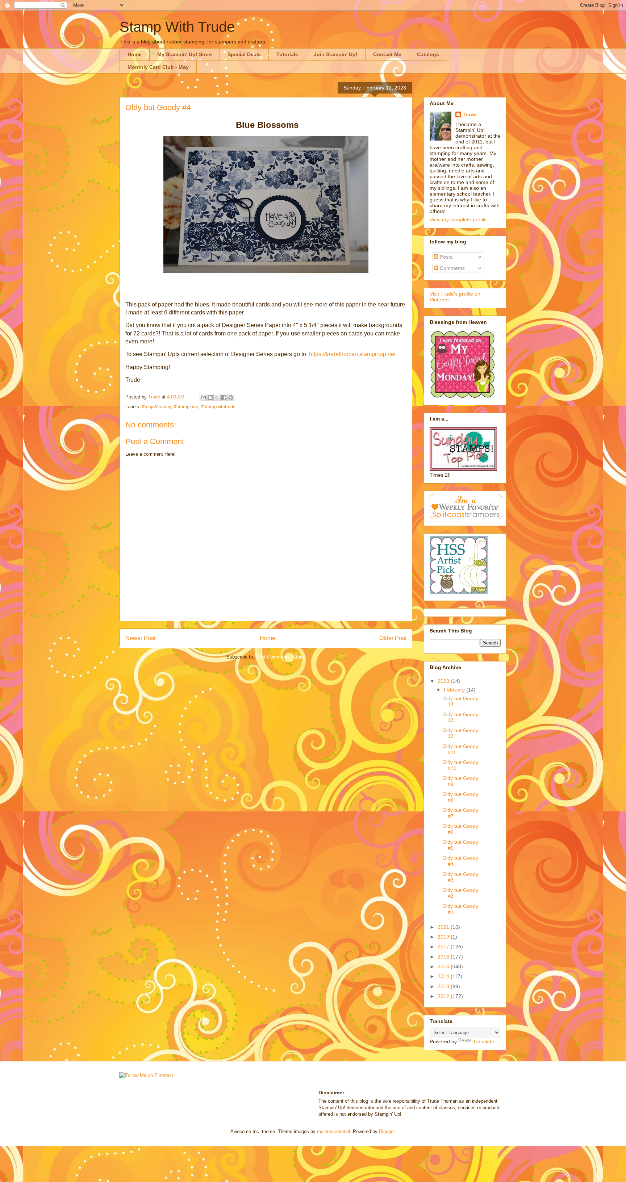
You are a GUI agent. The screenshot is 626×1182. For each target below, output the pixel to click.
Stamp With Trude (177, 27)
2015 (444, 966)
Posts (445, 257)
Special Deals (244, 54)
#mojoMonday (156, 406)
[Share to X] (217, 397)
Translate (483, 1041)
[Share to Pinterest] (230, 397)
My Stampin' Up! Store (184, 54)
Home (135, 54)
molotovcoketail (333, 1131)
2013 (444, 986)
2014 (444, 976)
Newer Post (140, 638)
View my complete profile (458, 219)
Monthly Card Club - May (158, 67)
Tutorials (287, 54)
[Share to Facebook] (224, 397)
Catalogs (428, 54)
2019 (444, 937)
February (455, 690)
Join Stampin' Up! (336, 54)
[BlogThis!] (210, 397)
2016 (444, 957)
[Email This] (203, 397)
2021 (444, 927)
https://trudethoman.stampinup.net (352, 354)
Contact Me (387, 54)
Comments (451, 268)
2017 (444, 946)
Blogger (387, 1131)
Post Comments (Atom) (280, 657)
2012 (444, 996)
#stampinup (186, 406)
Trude (470, 114)
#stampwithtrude (218, 406)
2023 (444, 681)
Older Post (392, 638)
